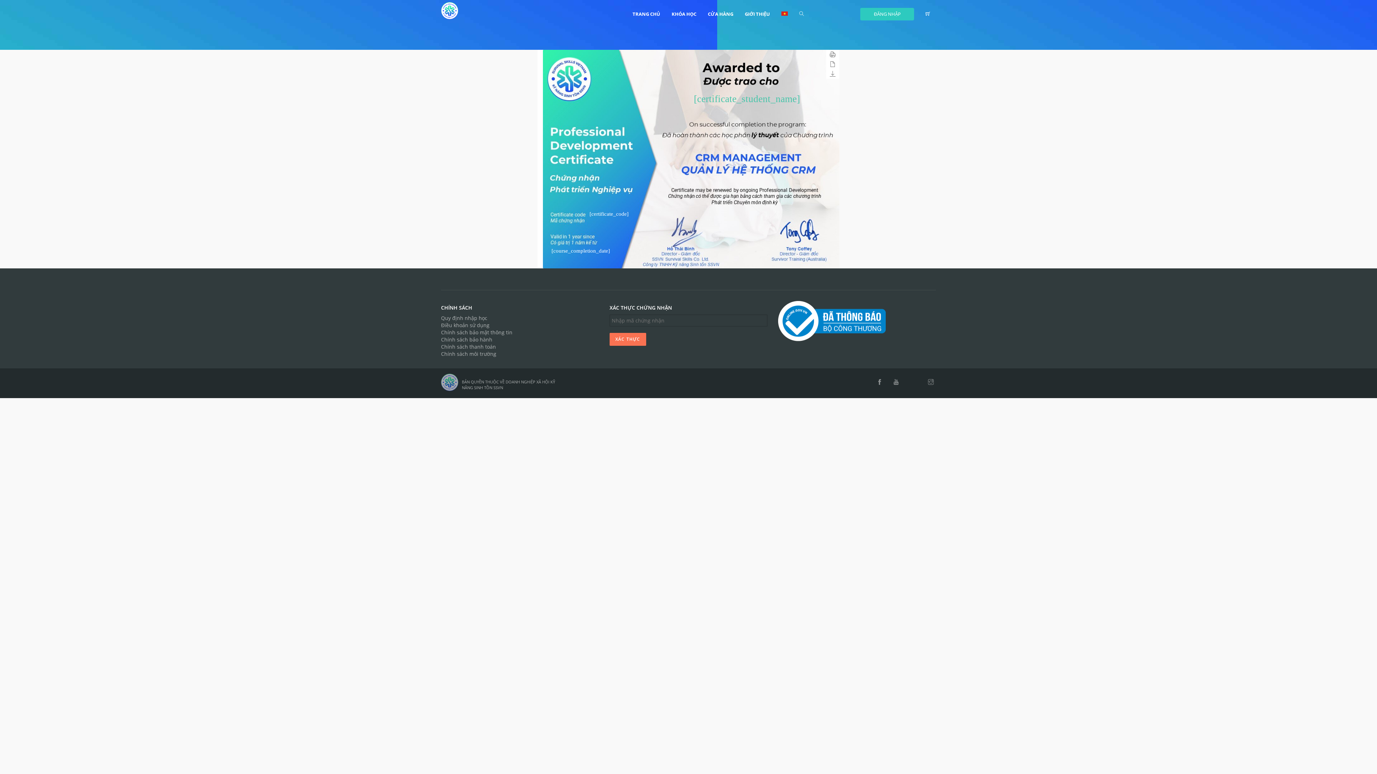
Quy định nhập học (464, 318)
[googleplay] (918, 382)
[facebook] (880, 382)
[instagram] (931, 382)
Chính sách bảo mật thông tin (476, 332)
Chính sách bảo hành (466, 339)
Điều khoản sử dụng (465, 325)
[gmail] (909, 382)
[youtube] (896, 382)
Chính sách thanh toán (468, 346)
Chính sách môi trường (468, 353)
